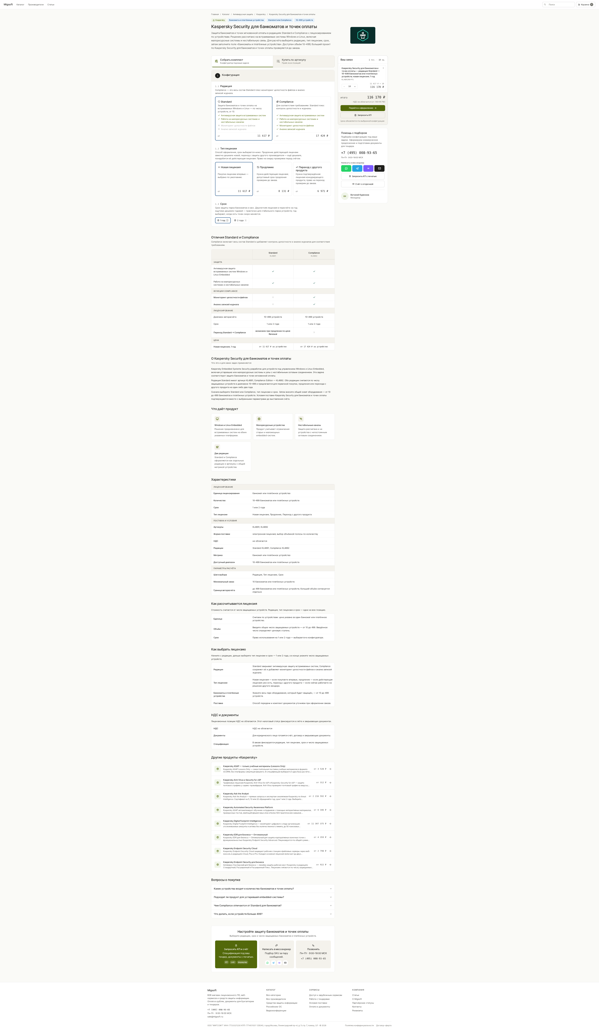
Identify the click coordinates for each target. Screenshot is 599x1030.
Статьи (50, 4)
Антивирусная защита (243, 14)
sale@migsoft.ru (215, 1016)
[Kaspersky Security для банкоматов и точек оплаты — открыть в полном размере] (362, 35)
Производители (36, 4)
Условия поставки (318, 1003)
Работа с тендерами (319, 999)
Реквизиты (357, 1010)
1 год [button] (224, 220)
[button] (243, 118)
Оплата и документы (319, 1006)
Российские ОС (274, 1006)
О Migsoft (357, 999)
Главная (215, 14)
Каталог (20, 4)
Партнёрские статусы (363, 1003)
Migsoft (8, 4)
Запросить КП (365, 115)
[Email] (379, 168)
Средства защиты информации (281, 1003)
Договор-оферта (384, 1025)
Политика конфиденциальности (359, 1025)
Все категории (273, 995)
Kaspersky (261, 14)
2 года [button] (241, 220)
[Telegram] (357, 168)
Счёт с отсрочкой (364, 184)
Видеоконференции (276, 1010)
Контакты (357, 1006)
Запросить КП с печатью (364, 176)
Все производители (276, 999)
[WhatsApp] (346, 168)
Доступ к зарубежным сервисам (325, 995)
